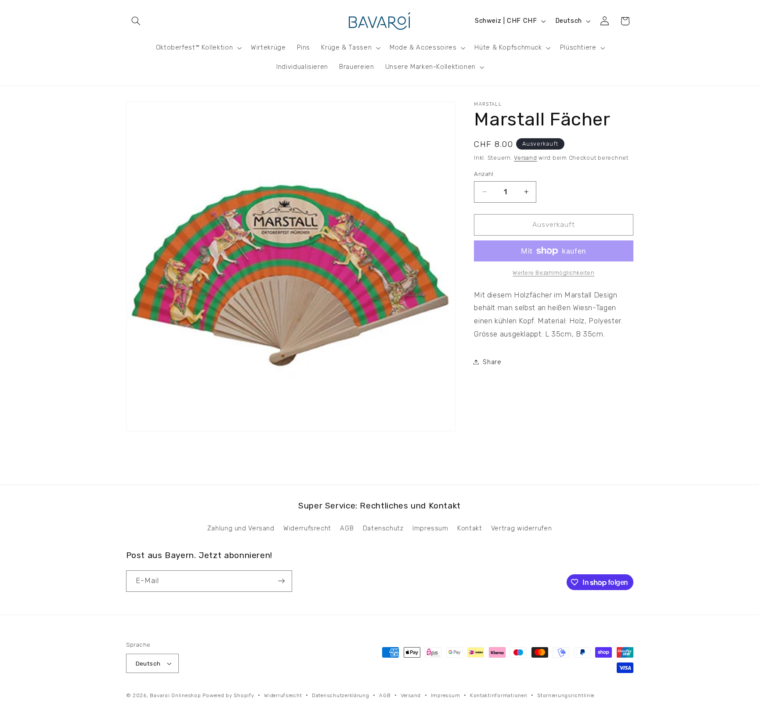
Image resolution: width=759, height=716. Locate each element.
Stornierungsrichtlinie (565, 695)
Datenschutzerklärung (340, 695)
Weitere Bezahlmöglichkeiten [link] (553, 272)
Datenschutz (383, 528)
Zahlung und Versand (241, 528)
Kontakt (469, 528)
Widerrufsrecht (307, 528)
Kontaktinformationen (499, 695)
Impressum (430, 528)
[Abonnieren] (281, 581)
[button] (136, 21)
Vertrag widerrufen (521, 528)
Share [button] (492, 361)
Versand (525, 157)
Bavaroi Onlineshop (175, 695)
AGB (347, 528)
